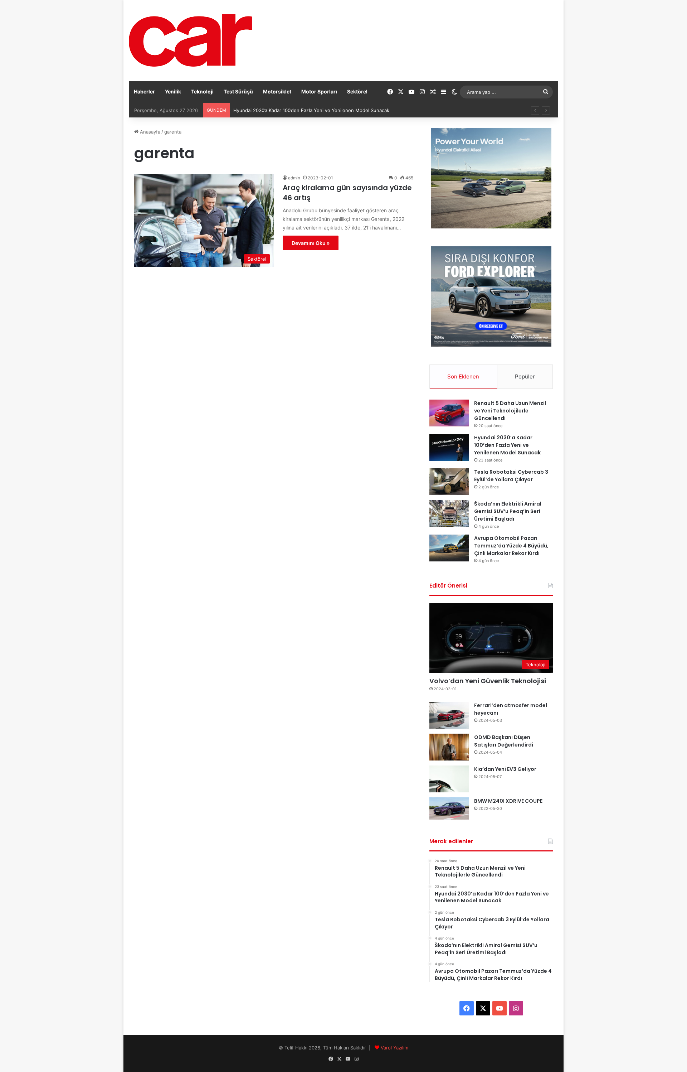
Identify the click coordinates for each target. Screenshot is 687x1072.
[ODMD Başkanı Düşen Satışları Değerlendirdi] (449, 747)
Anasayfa (149, 132)
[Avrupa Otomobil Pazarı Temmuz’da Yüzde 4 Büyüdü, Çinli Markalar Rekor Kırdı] (449, 548)
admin (294, 177)
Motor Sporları (319, 91)
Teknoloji (202, 91)
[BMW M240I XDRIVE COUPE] (449, 808)
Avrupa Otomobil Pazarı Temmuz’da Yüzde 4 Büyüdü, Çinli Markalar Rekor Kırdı (511, 546)
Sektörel (357, 91)
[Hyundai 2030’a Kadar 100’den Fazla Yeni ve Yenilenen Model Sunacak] (449, 447)
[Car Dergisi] (190, 40)
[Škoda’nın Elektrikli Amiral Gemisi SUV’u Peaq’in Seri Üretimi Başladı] (449, 513)
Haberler (144, 91)
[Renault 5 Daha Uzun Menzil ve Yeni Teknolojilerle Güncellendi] (449, 413)
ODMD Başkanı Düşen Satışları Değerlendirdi (503, 741)
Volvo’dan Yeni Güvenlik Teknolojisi (487, 680)
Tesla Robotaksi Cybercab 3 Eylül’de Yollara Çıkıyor (511, 475)
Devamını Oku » (311, 243)
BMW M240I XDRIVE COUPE (508, 801)
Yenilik (173, 91)
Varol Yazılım (394, 1048)
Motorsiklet (277, 91)
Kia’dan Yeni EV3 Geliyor (505, 769)
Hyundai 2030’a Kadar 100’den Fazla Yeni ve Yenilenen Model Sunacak (507, 445)
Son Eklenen (463, 376)
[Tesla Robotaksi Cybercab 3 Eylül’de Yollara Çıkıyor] (449, 481)
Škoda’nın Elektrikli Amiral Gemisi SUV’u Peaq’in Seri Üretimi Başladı (507, 511)
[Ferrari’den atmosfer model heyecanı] (449, 715)
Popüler (525, 376)
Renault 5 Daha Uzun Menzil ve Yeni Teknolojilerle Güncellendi (510, 411)
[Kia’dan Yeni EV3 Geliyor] (449, 779)
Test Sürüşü (238, 91)
